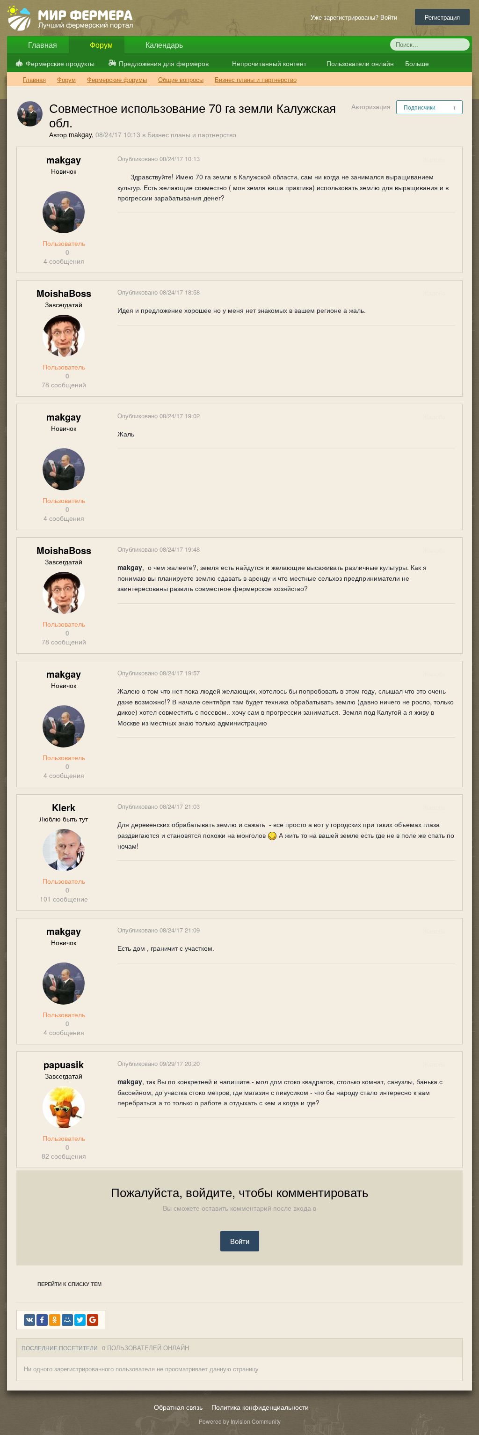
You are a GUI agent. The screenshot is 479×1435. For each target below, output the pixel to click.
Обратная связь (178, 1407)
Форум (100, 44)
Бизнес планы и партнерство (191, 134)
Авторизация (371, 106)
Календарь (163, 44)
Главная (41, 44)
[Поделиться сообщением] (454, 159)
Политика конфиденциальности (260, 1407)
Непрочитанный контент (269, 63)
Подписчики (419, 107)
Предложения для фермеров (164, 63)
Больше (418, 63)
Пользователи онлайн (359, 63)
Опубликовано (158, 158)
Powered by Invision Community (240, 1421)
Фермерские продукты (60, 63)
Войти (239, 1241)
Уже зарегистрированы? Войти (356, 17)
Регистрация (442, 17)
